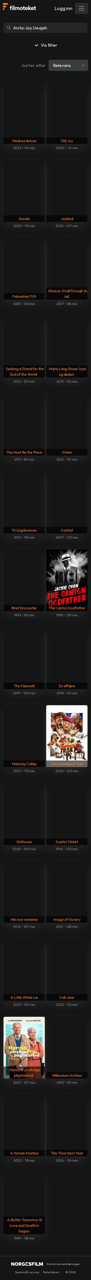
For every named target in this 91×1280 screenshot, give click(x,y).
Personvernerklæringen (63, 1264)
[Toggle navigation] (81, 8)
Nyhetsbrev (51, 1272)
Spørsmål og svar (27, 1272)
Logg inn (63, 8)
